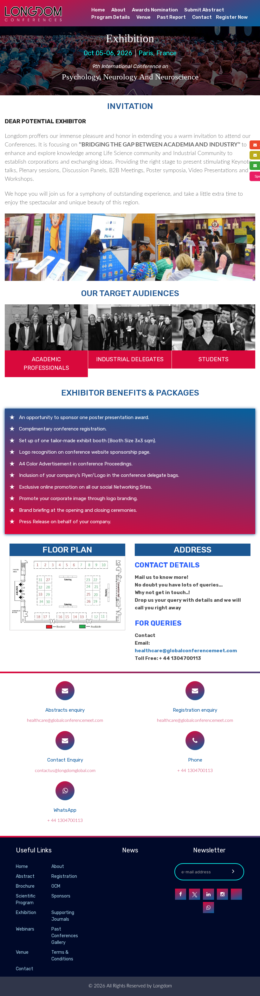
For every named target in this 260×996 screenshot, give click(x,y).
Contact (202, 17)
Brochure (25, 886)
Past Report (171, 17)
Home (98, 10)
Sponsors (60, 896)
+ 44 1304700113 (195, 771)
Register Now (232, 17)
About (118, 10)
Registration (64, 876)
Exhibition (26, 912)
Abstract (25, 876)
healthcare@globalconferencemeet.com (186, 651)
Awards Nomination (155, 10)
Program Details (110, 17)
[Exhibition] (50, 913)
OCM (55, 886)
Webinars (25, 929)
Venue (143, 17)
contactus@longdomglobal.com (65, 771)
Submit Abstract (204, 10)
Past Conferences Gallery (64, 935)
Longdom (162, 986)
